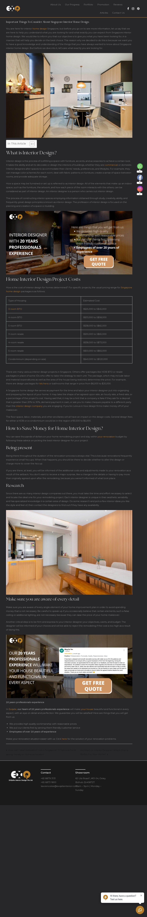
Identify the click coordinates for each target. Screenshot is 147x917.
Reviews (117, 4)
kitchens (44, 383)
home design (39, 28)
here (64, 738)
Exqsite (13, 709)
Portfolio (88, 4)
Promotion (103, 4)
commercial (111, 165)
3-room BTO (15, 309)
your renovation (106, 436)
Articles (104, 12)
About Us (55, 4)
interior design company (29, 406)
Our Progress (72, 4)
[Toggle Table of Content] (30, 143)
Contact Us (118, 12)
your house (87, 709)
